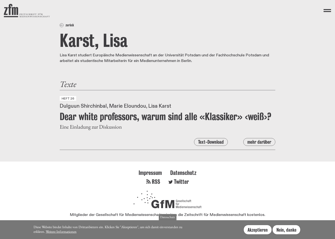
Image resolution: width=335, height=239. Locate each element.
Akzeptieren (258, 229)
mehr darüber (259, 142)
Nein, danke (286, 229)
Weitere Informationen (61, 231)
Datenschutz (183, 172)
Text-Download (211, 142)
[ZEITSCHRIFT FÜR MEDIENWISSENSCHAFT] (27, 10)
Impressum (150, 172)
